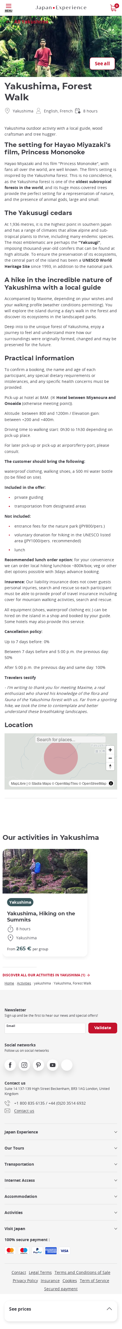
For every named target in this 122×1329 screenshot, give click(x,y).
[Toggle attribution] (111, 783)
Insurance (50, 1280)
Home (9, 983)
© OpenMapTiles (65, 783)
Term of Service (94, 1280)
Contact (19, 1272)
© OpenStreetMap (92, 783)
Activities (24, 983)
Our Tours (14, 1148)
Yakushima (20, 902)
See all (102, 63)
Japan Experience (21, 1132)
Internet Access (20, 1180)
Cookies (70, 1280)
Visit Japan (15, 1228)
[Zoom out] (110, 758)
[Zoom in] (110, 750)
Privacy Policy (25, 1280)
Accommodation (21, 1196)
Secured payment (61, 1288)
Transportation (19, 1164)
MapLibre (18, 783)
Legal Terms (40, 1272)
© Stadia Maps (39, 783)
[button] (61, 757)
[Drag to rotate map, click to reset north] (110, 766)
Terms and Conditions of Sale (82, 1272)
